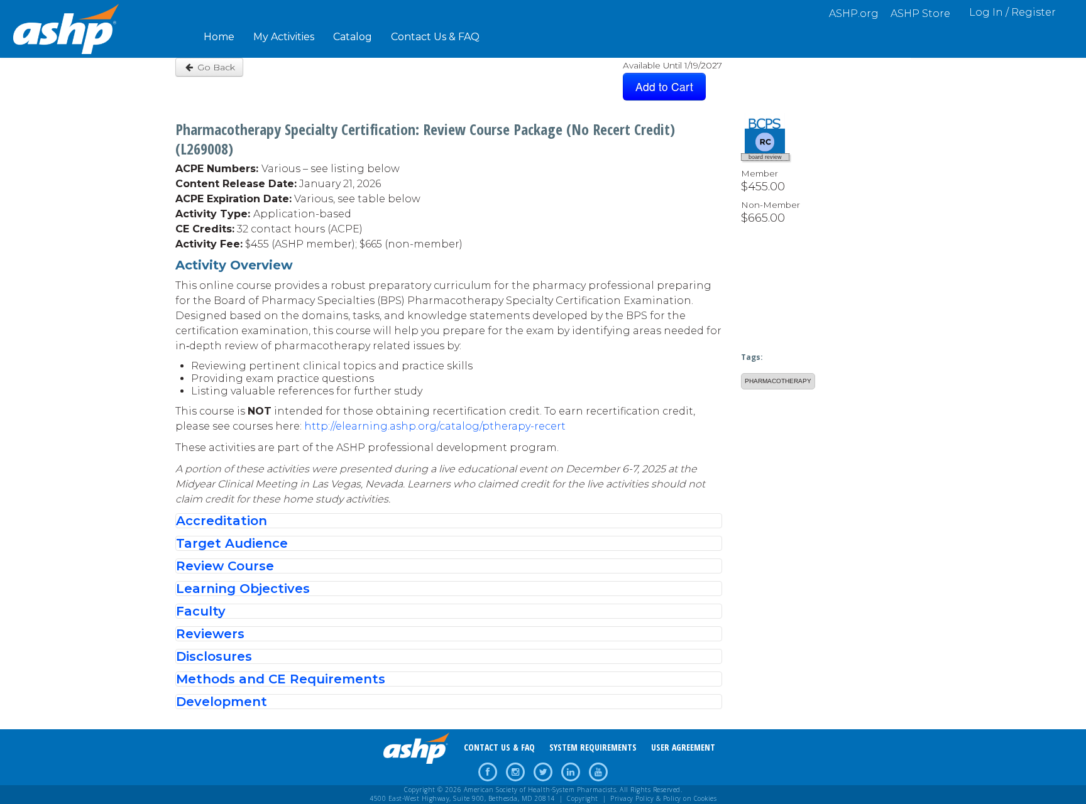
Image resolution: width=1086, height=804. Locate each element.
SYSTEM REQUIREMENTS (593, 747)
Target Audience (232, 543)
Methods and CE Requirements (280, 679)
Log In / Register (1012, 12)
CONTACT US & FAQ (499, 747)
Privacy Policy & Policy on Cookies (663, 798)
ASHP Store (920, 13)
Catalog (352, 37)
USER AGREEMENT (683, 747)
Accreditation (221, 520)
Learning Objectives (243, 588)
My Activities (283, 37)
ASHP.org (854, 13)
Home (219, 37)
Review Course (225, 565)
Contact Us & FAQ (435, 37)
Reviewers (210, 633)
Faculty (201, 611)
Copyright (582, 798)
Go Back (215, 67)
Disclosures (214, 656)
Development (221, 701)
